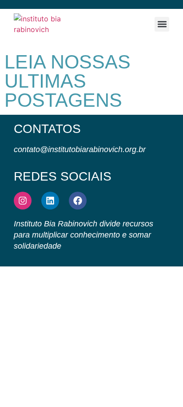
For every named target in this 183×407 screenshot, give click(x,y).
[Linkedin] (50, 201)
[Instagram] (23, 201)
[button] (162, 24)
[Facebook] (78, 201)
